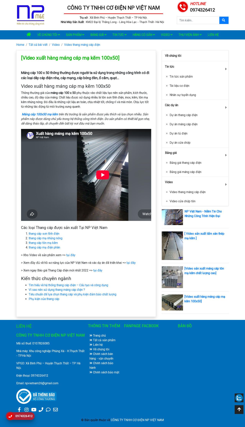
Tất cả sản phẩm (103, 340)
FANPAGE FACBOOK (141, 326)
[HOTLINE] (183, 6)
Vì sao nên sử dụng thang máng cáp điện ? (57, 290)
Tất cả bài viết (38, 45)
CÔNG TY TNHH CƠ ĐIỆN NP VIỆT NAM (113, 8)
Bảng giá (97, 35)
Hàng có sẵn (143, 35)
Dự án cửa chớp (180, 142)
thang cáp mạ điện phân (44, 247)
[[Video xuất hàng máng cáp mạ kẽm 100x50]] (172, 302)
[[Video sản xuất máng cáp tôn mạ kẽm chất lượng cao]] (172, 277)
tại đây (70, 255)
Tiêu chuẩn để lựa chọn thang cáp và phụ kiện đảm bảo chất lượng (72, 294)
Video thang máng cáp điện (82, 45)
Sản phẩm (74, 35)
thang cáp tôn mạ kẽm (43, 243)
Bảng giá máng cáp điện (185, 172)
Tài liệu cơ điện (179, 86)
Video (166, 35)
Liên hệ (213, 35)
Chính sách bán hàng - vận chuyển (101, 356)
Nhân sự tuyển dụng (183, 95)
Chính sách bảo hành (101, 365)
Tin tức (119, 35)
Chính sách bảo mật (105, 372)
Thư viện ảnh (189, 35)
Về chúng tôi (47, 35)
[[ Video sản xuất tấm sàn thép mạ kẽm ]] (172, 245)
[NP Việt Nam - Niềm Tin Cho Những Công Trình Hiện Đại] (172, 217)
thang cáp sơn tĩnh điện (44, 233)
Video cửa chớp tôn (182, 201)
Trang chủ (99, 335)
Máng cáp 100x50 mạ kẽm (40, 114)
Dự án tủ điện (178, 133)
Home (20, 45)
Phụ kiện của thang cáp (44, 299)
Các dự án (171, 105)
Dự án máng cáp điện (184, 124)
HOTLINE (198, 3)
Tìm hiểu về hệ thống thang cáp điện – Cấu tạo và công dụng (68, 285)
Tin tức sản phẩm (181, 76)
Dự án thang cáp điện (184, 115)
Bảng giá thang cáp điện (185, 163)
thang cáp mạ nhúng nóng (45, 238)
